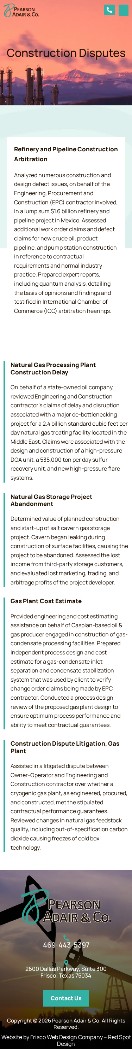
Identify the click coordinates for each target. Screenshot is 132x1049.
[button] (123, 10)
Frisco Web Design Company (66, 1037)
